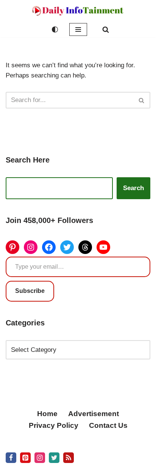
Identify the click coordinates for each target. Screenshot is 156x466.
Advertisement (93, 414)
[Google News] (68, 457)
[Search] (105, 29)
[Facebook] (49, 247)
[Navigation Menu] (78, 29)
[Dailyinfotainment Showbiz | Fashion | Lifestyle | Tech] (78, 10)
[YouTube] (103, 247)
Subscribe (30, 291)
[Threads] (85, 247)
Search (133, 188)
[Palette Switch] (55, 29)
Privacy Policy (53, 425)
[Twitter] (67, 247)
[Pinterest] (12, 247)
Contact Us (108, 425)
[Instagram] (30, 247)
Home (47, 414)
